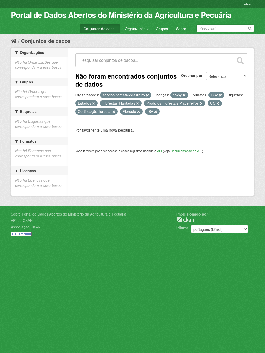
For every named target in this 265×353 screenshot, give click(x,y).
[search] (240, 60)
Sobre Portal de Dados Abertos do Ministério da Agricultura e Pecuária (68, 214)
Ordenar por (191, 75)
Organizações (136, 28)
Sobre (181, 28)
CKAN (185, 219)
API (159, 151)
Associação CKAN (25, 226)
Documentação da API (186, 151)
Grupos (162, 28)
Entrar (247, 4)
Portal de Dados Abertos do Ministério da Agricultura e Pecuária (121, 14)
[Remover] (147, 95)
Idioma (182, 227)
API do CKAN (22, 220)
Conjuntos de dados (100, 28)
